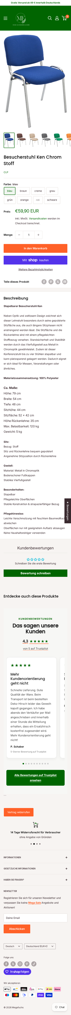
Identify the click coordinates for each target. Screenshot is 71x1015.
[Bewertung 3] (28, 763)
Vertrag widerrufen (18, 812)
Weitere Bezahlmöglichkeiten (35, 269)
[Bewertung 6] (37, 763)
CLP (6, 172)
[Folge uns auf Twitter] (13, 963)
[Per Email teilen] (64, 281)
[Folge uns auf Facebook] (6, 963)
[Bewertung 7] (39, 763)
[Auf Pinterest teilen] (51, 281)
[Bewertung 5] (34, 763)
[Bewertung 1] (23, 763)
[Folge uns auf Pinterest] (26, 963)
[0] (64, 18)
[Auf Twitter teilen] (57, 281)
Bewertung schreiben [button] (36, 573)
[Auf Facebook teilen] (44, 281)
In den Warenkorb (35, 248)
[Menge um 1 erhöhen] (38, 235)
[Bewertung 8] (42, 763)
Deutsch (10, 946)
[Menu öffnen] (5, 18)
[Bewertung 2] (26, 763)
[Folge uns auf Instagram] (20, 963)
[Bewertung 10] (48, 763)
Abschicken (17, 929)
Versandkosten (38, 218)
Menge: (8, 234)
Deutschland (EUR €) (37, 946)
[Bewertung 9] (45, 763)
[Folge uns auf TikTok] (33, 963)
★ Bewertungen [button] (67, 510)
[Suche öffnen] (50, 18)
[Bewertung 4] (31, 763)
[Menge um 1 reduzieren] (19, 235)
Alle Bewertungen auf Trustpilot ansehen (35, 777)
